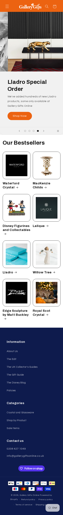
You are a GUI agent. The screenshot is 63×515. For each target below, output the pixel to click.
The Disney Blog (16, 382)
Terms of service (23, 505)
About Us (12, 351)
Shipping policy (43, 505)
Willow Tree (42, 272)
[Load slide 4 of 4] (38, 131)
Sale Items (13, 428)
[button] (7, 6)
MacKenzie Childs (41, 185)
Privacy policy (45, 499)
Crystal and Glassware (20, 412)
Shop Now (18, 116)
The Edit (11, 359)
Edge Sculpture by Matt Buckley (16, 312)
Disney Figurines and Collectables (16, 228)
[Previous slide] (19, 131)
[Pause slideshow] (59, 131)
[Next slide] (43, 131)
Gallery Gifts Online (30, 495)
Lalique (39, 226)
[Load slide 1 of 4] (25, 131)
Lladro (8, 272)
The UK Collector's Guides (22, 367)
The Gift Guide (15, 375)
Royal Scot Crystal (42, 312)
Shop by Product (16, 420)
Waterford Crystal (11, 185)
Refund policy (28, 499)
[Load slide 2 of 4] (29, 131)
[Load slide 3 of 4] (34, 131)
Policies (11, 390)
